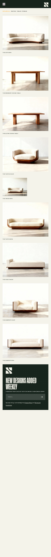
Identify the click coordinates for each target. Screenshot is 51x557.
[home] (46, 4)
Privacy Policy (28, 402)
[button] (4, 4)
